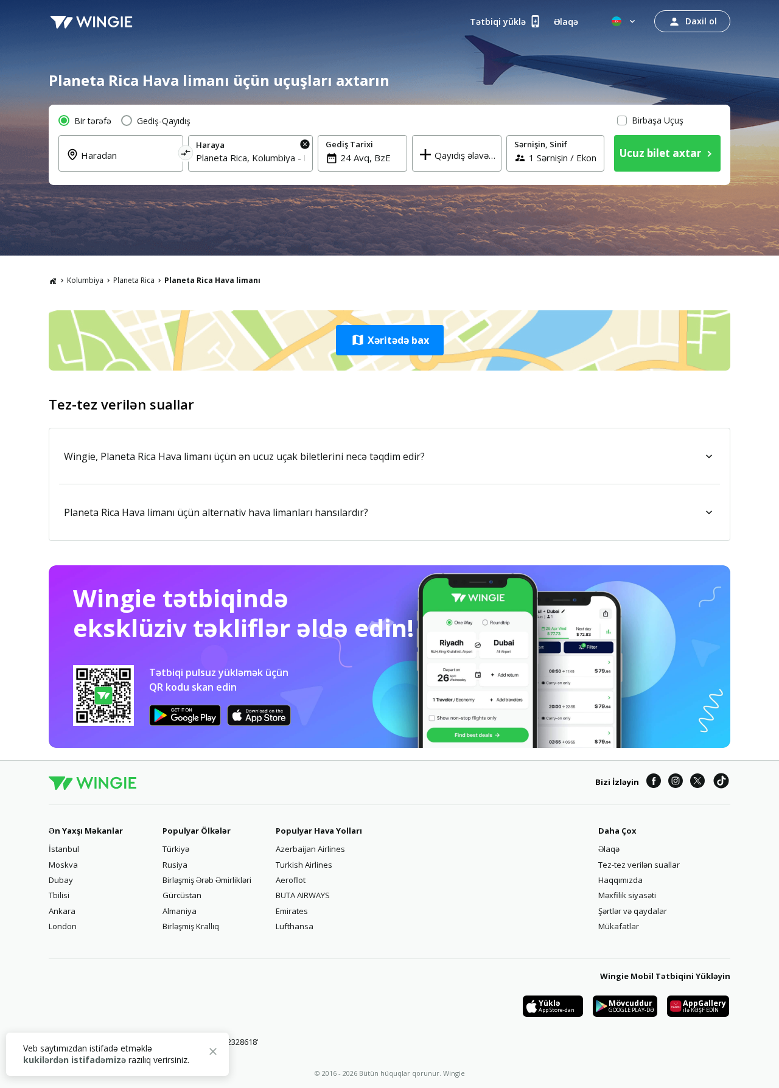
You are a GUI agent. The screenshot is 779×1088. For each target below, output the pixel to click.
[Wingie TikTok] (721, 782)
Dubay (61, 879)
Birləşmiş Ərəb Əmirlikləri (206, 879)
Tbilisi (59, 895)
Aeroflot (291, 879)
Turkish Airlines (304, 864)
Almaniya (179, 910)
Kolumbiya (85, 280)
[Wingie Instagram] (675, 782)
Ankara (62, 910)
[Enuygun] (91, 21)
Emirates (292, 910)
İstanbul (64, 848)
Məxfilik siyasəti (627, 895)
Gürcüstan (181, 895)
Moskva (63, 864)
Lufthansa (294, 926)
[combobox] (128, 162)
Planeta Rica (134, 280)
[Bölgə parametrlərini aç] (624, 21)
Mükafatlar (618, 926)
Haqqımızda (620, 879)
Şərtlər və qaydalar (632, 910)
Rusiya (174, 864)
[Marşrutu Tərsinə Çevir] (186, 154)
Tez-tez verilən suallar (639, 864)
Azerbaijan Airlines (310, 848)
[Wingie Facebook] (653, 782)
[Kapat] (213, 1053)
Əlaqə (609, 848)
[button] (389, 340)
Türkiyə (175, 848)
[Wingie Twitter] (697, 782)
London (63, 926)
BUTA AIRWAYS (303, 895)
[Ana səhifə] (53, 280)
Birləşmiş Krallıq (190, 926)
